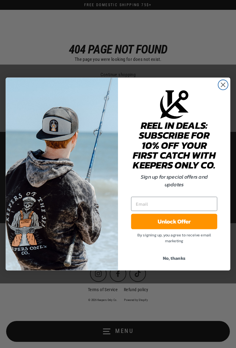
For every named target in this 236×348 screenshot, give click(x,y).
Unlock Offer (174, 221)
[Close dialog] (223, 85)
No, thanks (174, 258)
